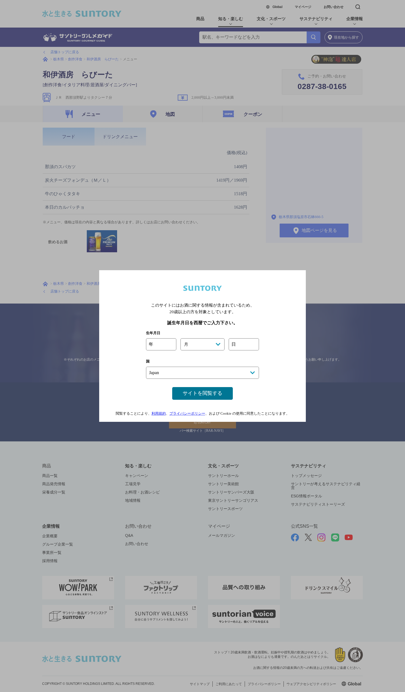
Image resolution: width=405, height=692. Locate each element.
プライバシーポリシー (187, 413)
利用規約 (159, 413)
